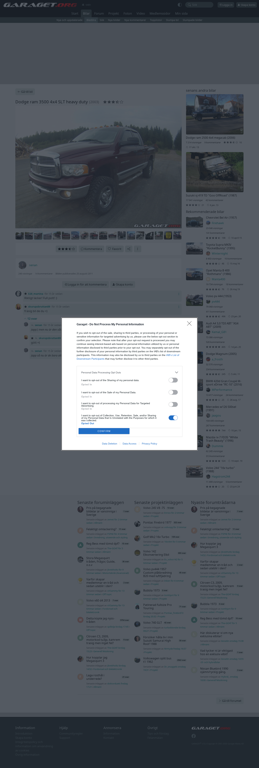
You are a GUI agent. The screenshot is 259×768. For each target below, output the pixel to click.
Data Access (129, 443)
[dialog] (129, 384)
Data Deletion (109, 443)
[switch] (173, 380)
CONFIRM (104, 431)
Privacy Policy (149, 443)
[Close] (190, 324)
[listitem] (129, 372)
